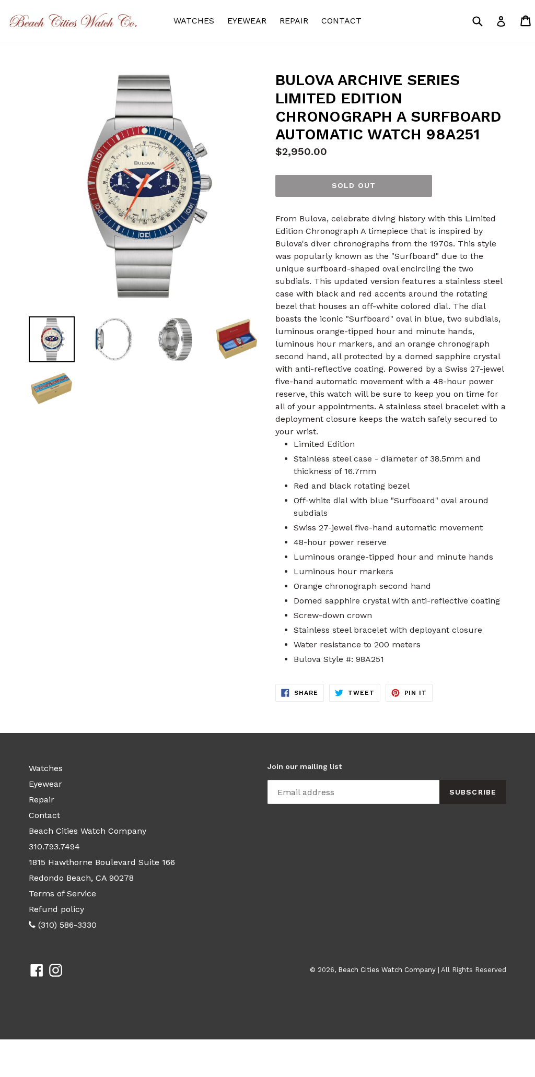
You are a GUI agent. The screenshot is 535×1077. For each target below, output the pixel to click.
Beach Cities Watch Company (87, 831)
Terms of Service (62, 893)
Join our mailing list (305, 766)
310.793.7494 (54, 846)
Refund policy (56, 909)
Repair (294, 21)
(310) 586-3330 (66, 925)
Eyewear (249, 20)
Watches (196, 20)
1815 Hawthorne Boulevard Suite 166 (102, 862)
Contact (341, 21)
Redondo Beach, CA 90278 (81, 878)
